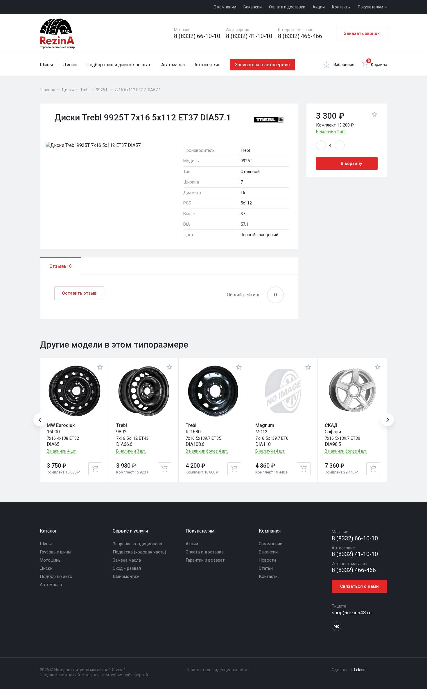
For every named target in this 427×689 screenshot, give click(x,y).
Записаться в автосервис (262, 64)
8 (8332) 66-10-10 (197, 36)
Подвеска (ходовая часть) (139, 552)
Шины (46, 64)
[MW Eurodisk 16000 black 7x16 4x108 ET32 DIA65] (74, 391)
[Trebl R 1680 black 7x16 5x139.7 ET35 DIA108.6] (213, 391)
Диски (70, 64)
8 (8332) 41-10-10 (249, 36)
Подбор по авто (56, 576)
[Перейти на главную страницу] (57, 33)
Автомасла (173, 64)
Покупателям (371, 7)
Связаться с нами (359, 586)
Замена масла (127, 560)
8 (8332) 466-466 (300, 36)
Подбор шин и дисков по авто (119, 64)
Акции (319, 7)
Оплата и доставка (287, 7)
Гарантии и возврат (205, 560)
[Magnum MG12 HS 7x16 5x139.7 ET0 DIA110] (283, 391)
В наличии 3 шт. (131, 451)
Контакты (341, 7)
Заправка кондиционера (137, 543)
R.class (359, 669)
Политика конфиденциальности (216, 669)
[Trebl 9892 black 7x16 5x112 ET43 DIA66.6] (143, 391)
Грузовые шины (55, 552)
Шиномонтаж (126, 576)
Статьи (266, 568)
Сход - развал (127, 568)
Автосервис (207, 64)
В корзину (351, 163)
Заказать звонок (362, 33)
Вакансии (252, 7)
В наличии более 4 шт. (207, 451)
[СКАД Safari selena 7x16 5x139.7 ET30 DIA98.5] (352, 391)
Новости (267, 560)
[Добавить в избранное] (374, 115)
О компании (225, 7)
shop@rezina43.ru (352, 612)
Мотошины (51, 560)
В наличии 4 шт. (331, 131)
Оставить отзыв (79, 293)
